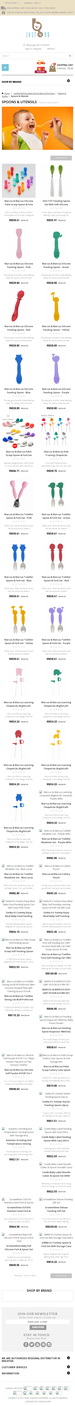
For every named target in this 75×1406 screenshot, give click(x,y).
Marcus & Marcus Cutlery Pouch (56, 875)
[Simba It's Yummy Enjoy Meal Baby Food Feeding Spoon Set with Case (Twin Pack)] (19, 904)
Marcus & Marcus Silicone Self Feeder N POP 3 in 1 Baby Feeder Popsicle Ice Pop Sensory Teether (19, 1075)
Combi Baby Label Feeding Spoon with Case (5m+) (56, 1138)
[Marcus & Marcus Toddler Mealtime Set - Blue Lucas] (19, 867)
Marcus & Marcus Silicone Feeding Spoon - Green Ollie (56, 267)
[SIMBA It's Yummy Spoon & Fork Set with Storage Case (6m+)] (56, 1236)
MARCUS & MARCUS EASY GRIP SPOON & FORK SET (56, 991)
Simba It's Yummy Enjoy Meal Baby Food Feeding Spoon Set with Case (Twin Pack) (18, 918)
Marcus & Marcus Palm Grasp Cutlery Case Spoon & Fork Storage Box (56, 1070)
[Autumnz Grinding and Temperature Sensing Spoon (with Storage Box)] (19, 1132)
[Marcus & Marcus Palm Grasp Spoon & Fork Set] (19, 431)
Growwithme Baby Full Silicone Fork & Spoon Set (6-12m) (19, 1249)
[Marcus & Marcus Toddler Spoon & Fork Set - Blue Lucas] (19, 557)
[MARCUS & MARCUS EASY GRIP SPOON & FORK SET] (56, 983)
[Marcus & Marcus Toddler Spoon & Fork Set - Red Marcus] (56, 557)
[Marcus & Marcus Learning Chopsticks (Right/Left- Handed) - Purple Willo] (56, 795)
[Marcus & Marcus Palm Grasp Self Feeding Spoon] (19, 941)
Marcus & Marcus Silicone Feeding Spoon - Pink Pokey (19, 267)
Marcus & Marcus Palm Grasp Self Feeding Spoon (18, 949)
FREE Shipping (13, 8)
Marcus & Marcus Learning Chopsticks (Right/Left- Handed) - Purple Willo (56, 807)
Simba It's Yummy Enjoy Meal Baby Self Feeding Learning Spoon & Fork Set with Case (56, 918)
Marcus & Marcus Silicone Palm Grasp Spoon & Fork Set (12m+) (19, 204)
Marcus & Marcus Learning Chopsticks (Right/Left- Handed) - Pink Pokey (19, 706)
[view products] (21, 1295)
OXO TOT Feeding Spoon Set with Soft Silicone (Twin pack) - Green (56, 204)
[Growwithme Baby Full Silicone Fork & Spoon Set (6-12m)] (19, 1238)
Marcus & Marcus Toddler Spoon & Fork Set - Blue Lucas (18, 580)
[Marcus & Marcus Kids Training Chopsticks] (56, 431)
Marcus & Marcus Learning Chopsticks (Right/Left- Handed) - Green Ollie (56, 706)
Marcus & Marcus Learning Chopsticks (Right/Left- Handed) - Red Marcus (19, 768)
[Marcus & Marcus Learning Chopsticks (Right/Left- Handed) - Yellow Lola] (56, 745)
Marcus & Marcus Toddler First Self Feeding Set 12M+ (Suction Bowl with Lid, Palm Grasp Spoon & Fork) (56, 959)
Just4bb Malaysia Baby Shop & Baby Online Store (34, 93)
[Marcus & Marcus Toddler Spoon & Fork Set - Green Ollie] (56, 494)
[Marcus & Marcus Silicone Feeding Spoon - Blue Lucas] (19, 369)
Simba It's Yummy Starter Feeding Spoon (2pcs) (56, 1103)
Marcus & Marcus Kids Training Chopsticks (56, 453)
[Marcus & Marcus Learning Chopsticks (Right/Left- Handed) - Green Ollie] (56, 682)
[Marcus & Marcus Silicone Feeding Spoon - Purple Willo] (56, 369)
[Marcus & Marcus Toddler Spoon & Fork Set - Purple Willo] (56, 619)
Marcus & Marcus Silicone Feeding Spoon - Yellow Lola (56, 330)
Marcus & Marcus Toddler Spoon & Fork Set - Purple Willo (56, 643)
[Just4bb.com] (38, 28)
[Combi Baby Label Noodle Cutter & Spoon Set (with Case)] (56, 1166)
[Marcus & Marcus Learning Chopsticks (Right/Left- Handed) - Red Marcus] (19, 745)
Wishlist (51, 48)
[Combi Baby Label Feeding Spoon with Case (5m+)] (56, 1130)
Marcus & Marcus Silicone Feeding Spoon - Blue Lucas (19, 392)
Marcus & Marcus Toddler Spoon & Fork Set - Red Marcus (56, 580)
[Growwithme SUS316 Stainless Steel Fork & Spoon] (19, 1201)
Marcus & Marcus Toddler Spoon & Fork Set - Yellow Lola (18, 643)
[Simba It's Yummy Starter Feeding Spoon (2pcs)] (56, 1095)
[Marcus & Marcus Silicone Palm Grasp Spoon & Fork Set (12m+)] (19, 181)
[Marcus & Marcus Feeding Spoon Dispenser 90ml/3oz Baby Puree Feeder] (56, 1020)
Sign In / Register (33, 48)
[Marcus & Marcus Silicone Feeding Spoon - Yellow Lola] (56, 306)
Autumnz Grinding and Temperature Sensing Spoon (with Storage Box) (19, 1144)
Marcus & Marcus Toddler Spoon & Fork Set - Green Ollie (56, 518)
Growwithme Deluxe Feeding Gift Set (56, 1209)
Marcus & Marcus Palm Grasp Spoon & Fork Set (19, 453)
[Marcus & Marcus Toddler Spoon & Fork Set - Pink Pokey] (19, 494)
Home (7, 93)
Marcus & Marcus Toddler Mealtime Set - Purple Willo (56, 840)
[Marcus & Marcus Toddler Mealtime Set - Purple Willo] (56, 832)
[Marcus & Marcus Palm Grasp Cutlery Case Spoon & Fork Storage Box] (56, 1058)
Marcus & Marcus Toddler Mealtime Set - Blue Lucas (18, 875)
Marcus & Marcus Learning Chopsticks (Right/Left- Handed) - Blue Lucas (19, 831)
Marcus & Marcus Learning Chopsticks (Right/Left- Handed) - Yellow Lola (56, 768)
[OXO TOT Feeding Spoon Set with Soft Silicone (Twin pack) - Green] (56, 181)
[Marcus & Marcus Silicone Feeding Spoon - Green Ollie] (56, 243)
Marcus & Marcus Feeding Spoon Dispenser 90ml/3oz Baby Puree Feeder (56, 1031)
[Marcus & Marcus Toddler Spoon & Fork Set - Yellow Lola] (19, 619)
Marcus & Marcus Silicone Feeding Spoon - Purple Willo (56, 392)
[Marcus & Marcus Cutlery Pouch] (56, 867)
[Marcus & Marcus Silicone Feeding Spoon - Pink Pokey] (19, 243)
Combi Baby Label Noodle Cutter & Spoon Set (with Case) (56, 1176)
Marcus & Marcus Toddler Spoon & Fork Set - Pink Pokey (18, 518)
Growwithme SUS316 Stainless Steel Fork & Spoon (19, 1211)
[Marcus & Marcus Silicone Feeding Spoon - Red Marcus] (19, 306)
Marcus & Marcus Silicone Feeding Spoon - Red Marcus (19, 330)
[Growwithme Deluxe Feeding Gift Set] (56, 1201)
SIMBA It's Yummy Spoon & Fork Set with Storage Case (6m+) (56, 1246)
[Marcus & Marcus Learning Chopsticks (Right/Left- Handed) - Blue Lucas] (19, 807)
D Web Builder (44, 1401)
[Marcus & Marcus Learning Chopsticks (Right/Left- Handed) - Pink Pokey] (19, 682)
